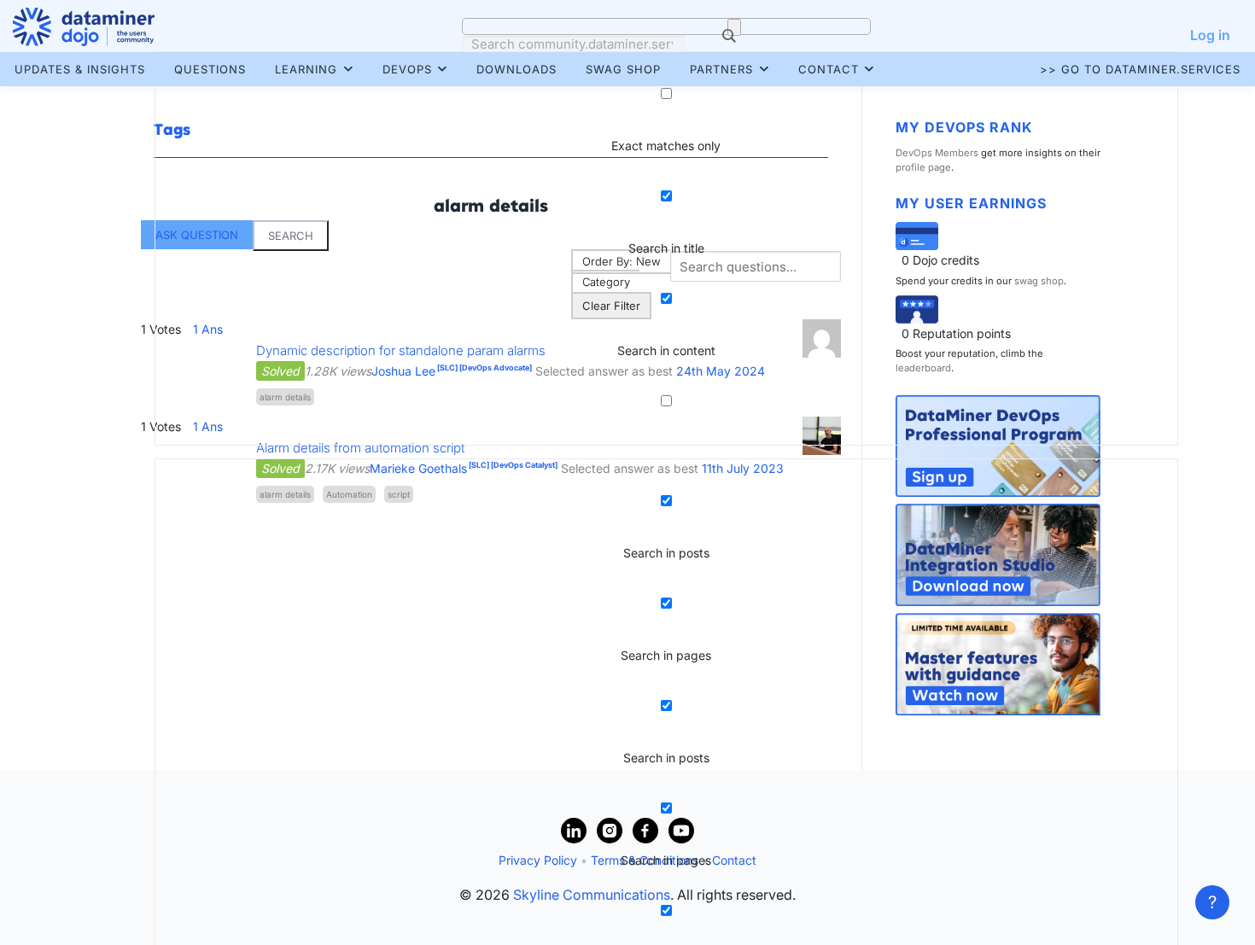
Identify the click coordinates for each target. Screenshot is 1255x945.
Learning (306, 69)
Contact (828, 69)
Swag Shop (623, 69)
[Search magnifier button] (734, 27)
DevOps (407, 69)
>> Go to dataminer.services (1140, 69)
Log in (1210, 35)
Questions (210, 69)
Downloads (516, 69)
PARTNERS (721, 69)
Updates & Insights (80, 69)
